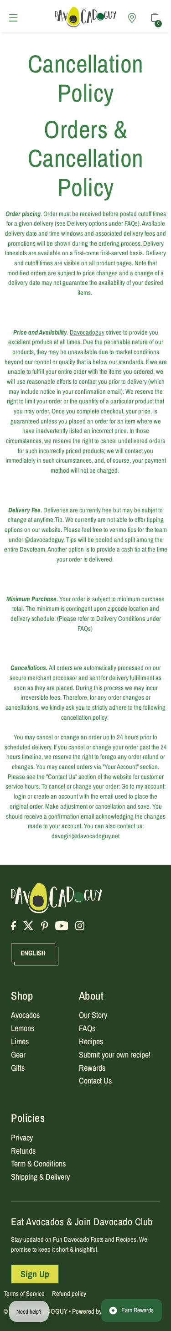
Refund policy (69, 1293)
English (33, 953)
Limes (20, 1041)
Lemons (22, 1028)
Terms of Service (24, 1293)
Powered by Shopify (97, 1311)
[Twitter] (28, 926)
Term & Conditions (38, 1163)
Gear (18, 1054)
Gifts (18, 1067)
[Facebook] (13, 926)
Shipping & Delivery (40, 1176)
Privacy (22, 1137)
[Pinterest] (44, 926)
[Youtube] (61, 926)
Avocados (25, 1015)
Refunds (23, 1150)
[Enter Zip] (132, 18)
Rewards (92, 1067)
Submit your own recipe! (114, 1054)
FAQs (87, 1028)
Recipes (91, 1041)
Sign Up (35, 1274)
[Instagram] (79, 926)
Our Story (93, 1015)
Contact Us (95, 1080)
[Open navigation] (15, 17)
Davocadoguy (87, 332)
